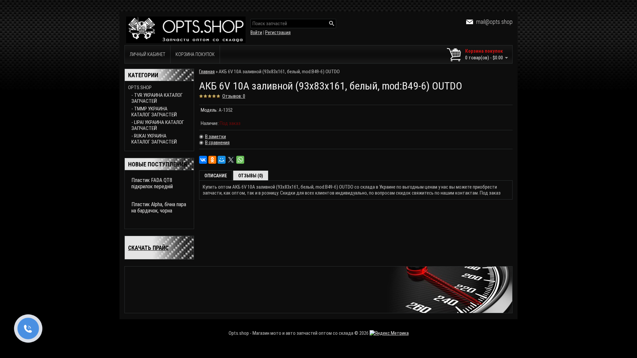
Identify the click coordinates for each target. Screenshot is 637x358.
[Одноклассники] (212, 160)
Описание (215, 175)
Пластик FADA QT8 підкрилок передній (152, 183)
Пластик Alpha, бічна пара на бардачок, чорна (158, 207)
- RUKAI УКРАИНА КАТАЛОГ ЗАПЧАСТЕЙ (154, 139)
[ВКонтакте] (203, 160)
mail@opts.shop (494, 21)
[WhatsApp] (240, 160)
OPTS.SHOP (140, 87)
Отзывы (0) (250, 175)
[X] (231, 160)
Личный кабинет (147, 54)
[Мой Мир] (222, 160)
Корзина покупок (195, 54)
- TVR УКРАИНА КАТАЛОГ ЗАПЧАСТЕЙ (157, 98)
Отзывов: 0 (233, 96)
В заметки (215, 137)
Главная (207, 72)
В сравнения (217, 143)
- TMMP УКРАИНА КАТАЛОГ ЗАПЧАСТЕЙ (154, 112)
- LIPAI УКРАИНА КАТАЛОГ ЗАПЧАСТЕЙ (157, 125)
